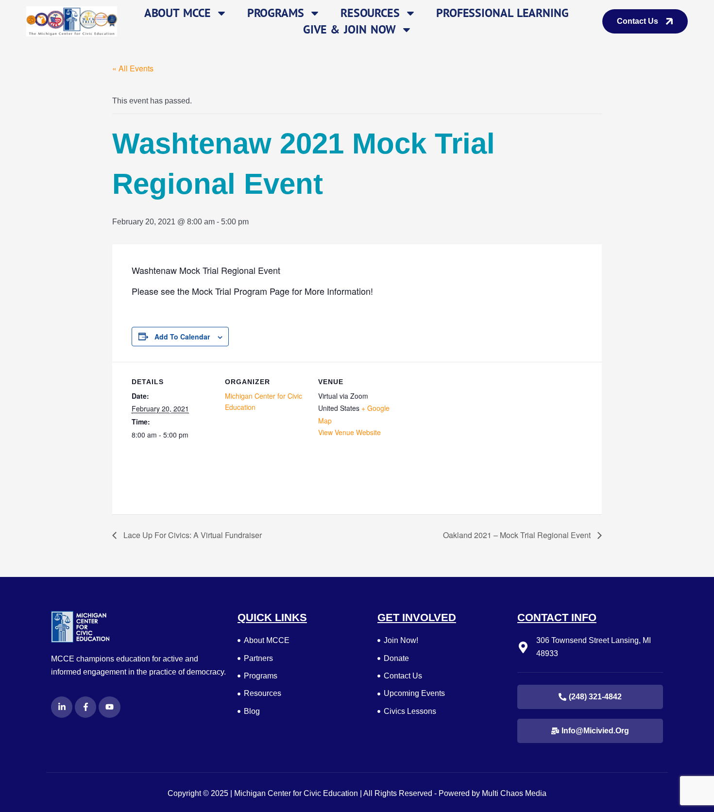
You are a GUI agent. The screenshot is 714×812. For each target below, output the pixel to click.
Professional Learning (502, 12)
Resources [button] (370, 12)
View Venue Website (349, 432)
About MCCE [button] (177, 12)
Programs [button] (275, 12)
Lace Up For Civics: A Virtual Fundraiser (191, 535)
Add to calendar (182, 336)
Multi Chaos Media (514, 793)
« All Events (132, 68)
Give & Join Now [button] (349, 29)
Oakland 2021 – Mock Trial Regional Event (518, 535)
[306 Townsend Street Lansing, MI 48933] (523, 647)
